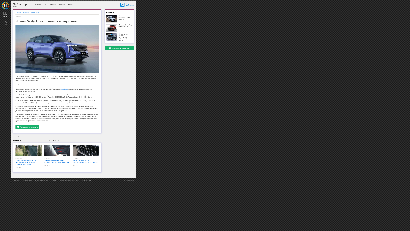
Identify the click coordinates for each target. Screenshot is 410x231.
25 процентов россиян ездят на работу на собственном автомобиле (57, 161)
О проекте (16, 180)
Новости (38, 4)
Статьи (45, 4)
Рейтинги (53, 4)
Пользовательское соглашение (69, 180)
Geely (33, 12)
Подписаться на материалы (28, 127)
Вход (127, 4)
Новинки (26, 12)
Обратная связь (27, 180)
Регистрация (130, 5)
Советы (70, 4)
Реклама (53, 180)
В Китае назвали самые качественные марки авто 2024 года (85, 161)
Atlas (37, 12)
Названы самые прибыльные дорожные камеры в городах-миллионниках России (25, 162)
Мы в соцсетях (86, 180)
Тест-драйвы (62, 4)
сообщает (64, 89)
